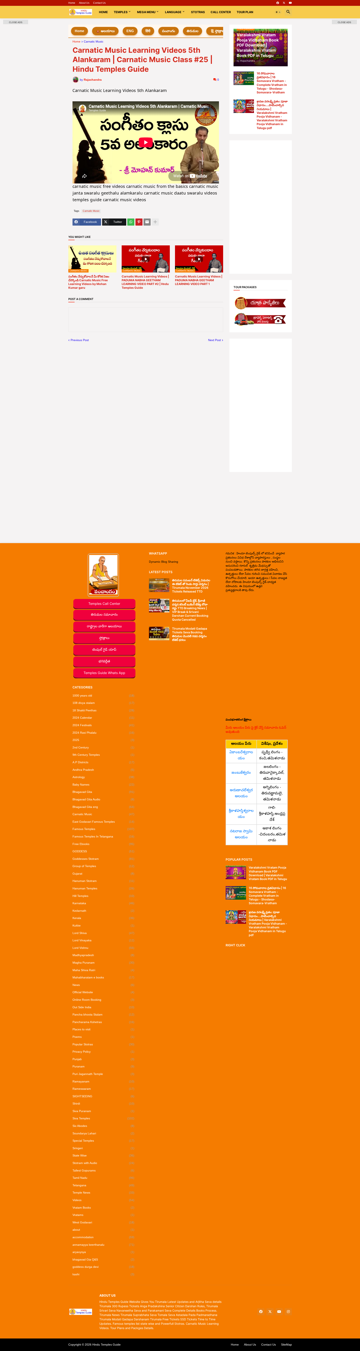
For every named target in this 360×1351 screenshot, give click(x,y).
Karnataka (103, 903)
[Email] (147, 222)
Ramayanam (103, 1081)
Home (71, 2)
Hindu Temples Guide (106, 1344)
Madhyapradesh (103, 955)
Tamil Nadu (103, 1177)
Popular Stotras (103, 1044)
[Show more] (155, 222)
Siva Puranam (103, 1111)
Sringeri (103, 1148)
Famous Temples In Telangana (103, 836)
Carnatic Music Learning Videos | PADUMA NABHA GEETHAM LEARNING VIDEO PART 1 (198, 280)
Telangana (103, 1185)
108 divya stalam (103, 702)
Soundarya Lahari (103, 1133)
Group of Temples (103, 866)
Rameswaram (103, 1088)
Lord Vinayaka (103, 940)
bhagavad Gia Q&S (103, 1259)
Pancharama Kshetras (103, 1022)
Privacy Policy (103, 1051)
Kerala (103, 918)
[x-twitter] (284, 3)
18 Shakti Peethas (103, 710)
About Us (84, 2)
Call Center (221, 12)
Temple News (103, 1192)
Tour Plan (245, 12)
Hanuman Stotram (103, 881)
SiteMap (286, 1344)
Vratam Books (103, 1207)
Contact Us (99, 2)
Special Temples (103, 1140)
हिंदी (147, 31)
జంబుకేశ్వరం (241, 773)
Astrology (103, 777)
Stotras (198, 12)
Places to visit (103, 1029)
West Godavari (103, 1222)
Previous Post (80, 340)
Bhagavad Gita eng (103, 807)
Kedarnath (103, 910)
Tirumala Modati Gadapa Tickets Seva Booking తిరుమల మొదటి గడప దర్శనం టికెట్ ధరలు (189, 634)
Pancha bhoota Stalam (103, 1014)
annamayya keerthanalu (103, 1244)
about (103, 1229)
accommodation (103, 1237)
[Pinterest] (138, 222)
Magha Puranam (103, 962)
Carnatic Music (93, 41)
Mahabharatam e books (103, 977)
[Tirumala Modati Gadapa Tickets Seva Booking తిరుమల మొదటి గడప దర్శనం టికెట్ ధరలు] (159, 633)
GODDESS (103, 851)
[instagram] (288, 1311)
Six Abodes (103, 1126)
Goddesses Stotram (103, 858)
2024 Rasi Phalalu (103, 732)
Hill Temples (103, 896)
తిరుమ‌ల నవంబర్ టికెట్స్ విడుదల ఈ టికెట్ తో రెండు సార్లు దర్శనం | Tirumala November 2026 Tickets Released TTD (191, 585)
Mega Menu (146, 12)
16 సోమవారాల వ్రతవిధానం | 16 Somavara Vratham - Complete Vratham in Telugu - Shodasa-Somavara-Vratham (272, 83)
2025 (103, 740)
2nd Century (103, 747)
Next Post (214, 340)
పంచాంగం (168, 31)
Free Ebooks (103, 844)
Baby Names (103, 784)
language (173, 12)
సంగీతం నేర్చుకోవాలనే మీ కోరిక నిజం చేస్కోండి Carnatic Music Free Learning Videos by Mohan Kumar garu (88, 282)
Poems (103, 1036)
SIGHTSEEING (103, 1096)
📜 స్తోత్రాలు (217, 31)
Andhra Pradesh (103, 769)
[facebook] (277, 3)
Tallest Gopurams (103, 1170)
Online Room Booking (103, 999)
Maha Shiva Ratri (103, 970)
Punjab (103, 1059)
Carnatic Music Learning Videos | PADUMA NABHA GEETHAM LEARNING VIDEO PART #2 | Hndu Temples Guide (145, 282)
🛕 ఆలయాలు (105, 31)
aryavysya (103, 1252)
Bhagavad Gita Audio (103, 799)
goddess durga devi (103, 1266)
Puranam (103, 1066)
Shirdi (103, 1103)
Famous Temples (103, 829)
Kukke (103, 925)
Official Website (103, 992)
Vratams (103, 1215)
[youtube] (290, 3)
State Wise (103, 1155)
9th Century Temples (103, 754)
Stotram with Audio (103, 1163)
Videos (103, 1200)
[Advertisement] (261, 207)
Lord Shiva (103, 933)
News (103, 985)
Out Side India (103, 1007)
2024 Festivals (103, 725)
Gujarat (103, 873)
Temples (121, 12)
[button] (278, 12)
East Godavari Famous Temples (103, 821)
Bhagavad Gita (103, 792)
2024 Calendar (103, 717)
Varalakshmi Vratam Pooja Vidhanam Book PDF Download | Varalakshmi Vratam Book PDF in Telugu (268, 873)
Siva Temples (103, 1118)
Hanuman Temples (103, 888)
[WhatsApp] (130, 222)
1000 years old (103, 695)
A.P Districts (103, 762)
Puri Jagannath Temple (103, 1074)
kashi (103, 1274)
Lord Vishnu (103, 947)
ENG (130, 31)
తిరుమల (192, 31)
